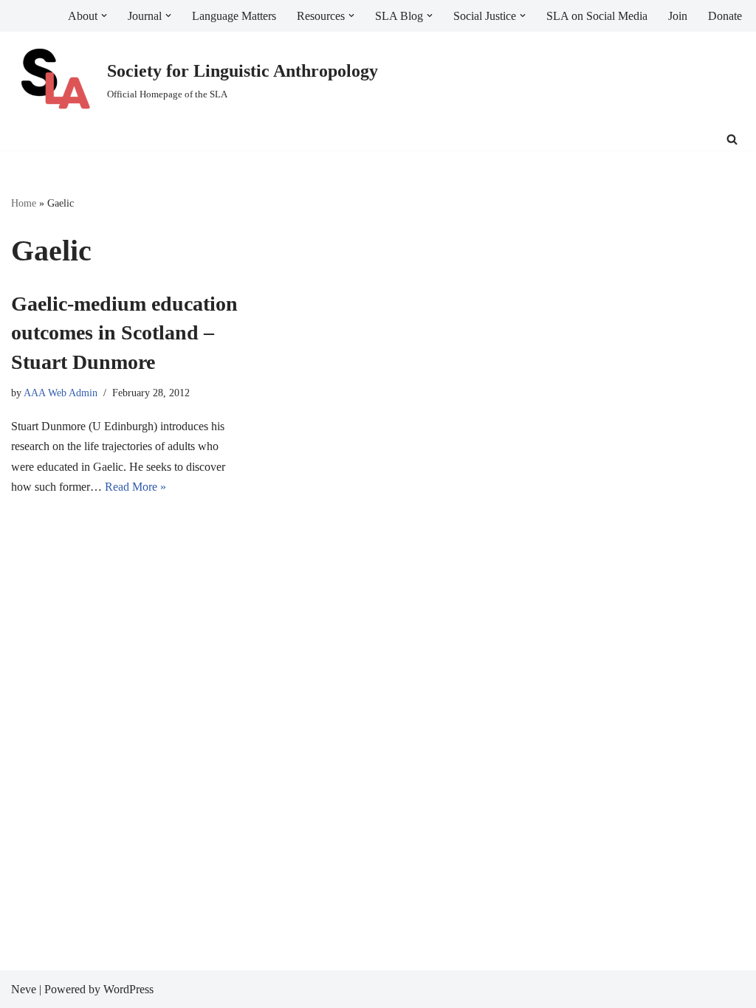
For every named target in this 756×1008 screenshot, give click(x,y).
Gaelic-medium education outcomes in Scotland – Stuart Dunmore (124, 332)
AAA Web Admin (60, 392)
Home (23, 203)
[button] (104, 15)
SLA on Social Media (596, 16)
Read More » (135, 486)
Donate (725, 16)
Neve (23, 989)
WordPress (128, 989)
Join (677, 16)
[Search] (732, 139)
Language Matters (234, 16)
